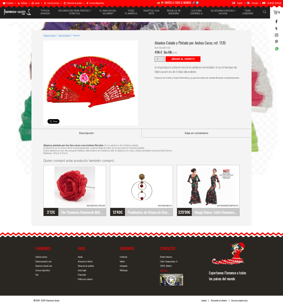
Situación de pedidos (86, 265)
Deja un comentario (196, 133)
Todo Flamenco (131, 12)
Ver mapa (163, 270)
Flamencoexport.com (43, 261)
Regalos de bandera (174, 12)
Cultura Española (196, 12)
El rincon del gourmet (108, 12)
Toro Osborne (247, 12)
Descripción (86, 133)
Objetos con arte (151, 12)
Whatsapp (123, 270)
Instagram (123, 265)
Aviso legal (82, 270)
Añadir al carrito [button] (183, 59)
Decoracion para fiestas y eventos (74, 12)
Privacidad (82, 274)
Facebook (123, 256)
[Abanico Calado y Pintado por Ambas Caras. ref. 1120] (134, 43)
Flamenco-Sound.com (43, 265)
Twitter (122, 261)
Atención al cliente (85, 261)
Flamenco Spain (49, 35)
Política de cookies (85, 279)
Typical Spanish (45, 12)
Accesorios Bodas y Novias (223, 12)
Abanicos (76, 35)
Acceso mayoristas (42, 270)
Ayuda (80, 256)
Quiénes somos (41, 256)
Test (36, 274)
